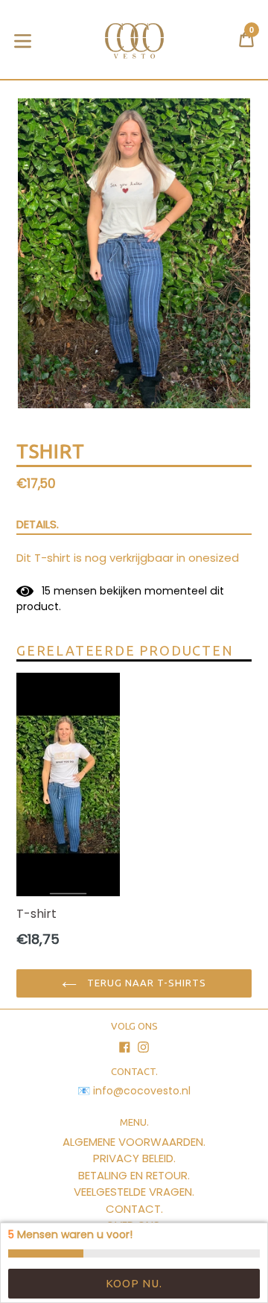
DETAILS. (37, 524)
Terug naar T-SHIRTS (145, 982)
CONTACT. (134, 1209)
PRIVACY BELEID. (134, 1158)
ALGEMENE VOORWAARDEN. (134, 1142)
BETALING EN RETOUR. (134, 1175)
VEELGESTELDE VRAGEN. (134, 1191)
